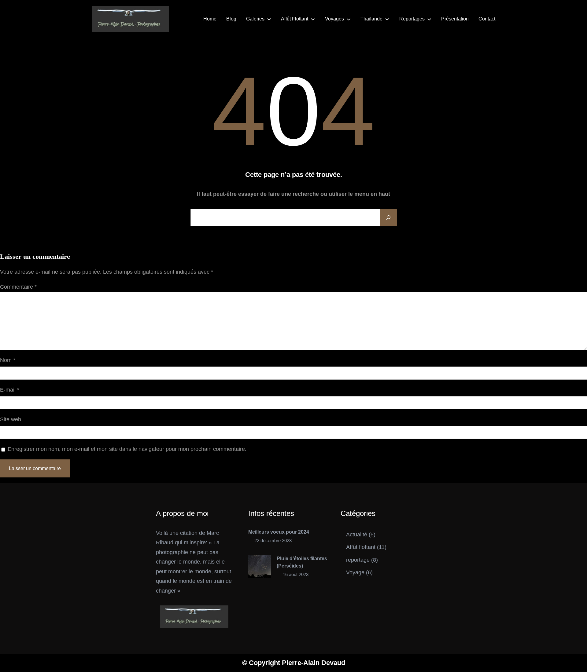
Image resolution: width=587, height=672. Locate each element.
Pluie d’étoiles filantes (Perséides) (302, 562)
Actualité (356, 534)
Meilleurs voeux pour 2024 (278, 532)
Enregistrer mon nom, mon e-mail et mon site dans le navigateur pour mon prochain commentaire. (127, 449)
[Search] (388, 217)
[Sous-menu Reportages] (429, 19)
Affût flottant (360, 547)
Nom (7, 360)
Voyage (355, 572)
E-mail (9, 390)
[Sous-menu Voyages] (348, 19)
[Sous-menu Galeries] (269, 19)
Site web (10, 419)
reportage (358, 560)
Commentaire (18, 287)
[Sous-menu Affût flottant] (313, 19)
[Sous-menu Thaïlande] (387, 19)
